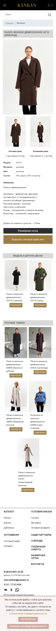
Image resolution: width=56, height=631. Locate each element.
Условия (8, 546)
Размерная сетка (28, 230)
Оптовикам (11, 535)
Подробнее (16, 305)
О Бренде (37, 541)
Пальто (7, 518)
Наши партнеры (41, 535)
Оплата (35, 518)
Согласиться (28, 619)
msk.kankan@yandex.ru (16, 580)
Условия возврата (40, 528)
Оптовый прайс (12, 541)
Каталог (9, 512)
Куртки (7, 523)
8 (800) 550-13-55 (13, 572)
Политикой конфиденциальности (29, 613)
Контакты (37, 564)
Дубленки (9, 528)
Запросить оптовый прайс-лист (28, 239)
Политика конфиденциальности (28, 626)
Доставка (36, 523)
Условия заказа (41, 512)
